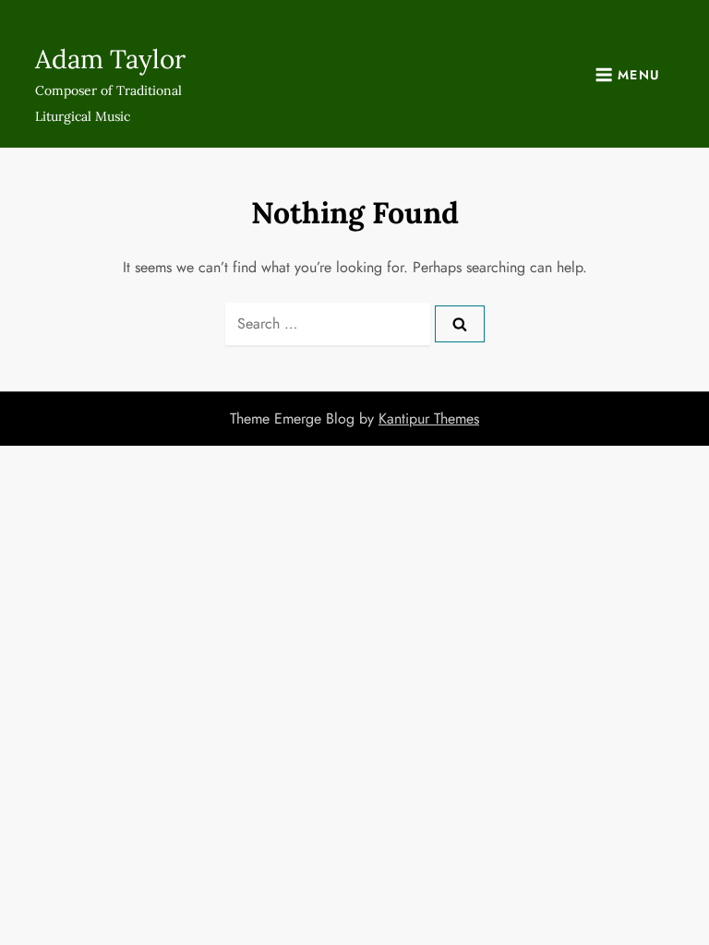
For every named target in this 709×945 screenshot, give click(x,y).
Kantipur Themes (429, 418)
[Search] (460, 323)
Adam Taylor (110, 59)
